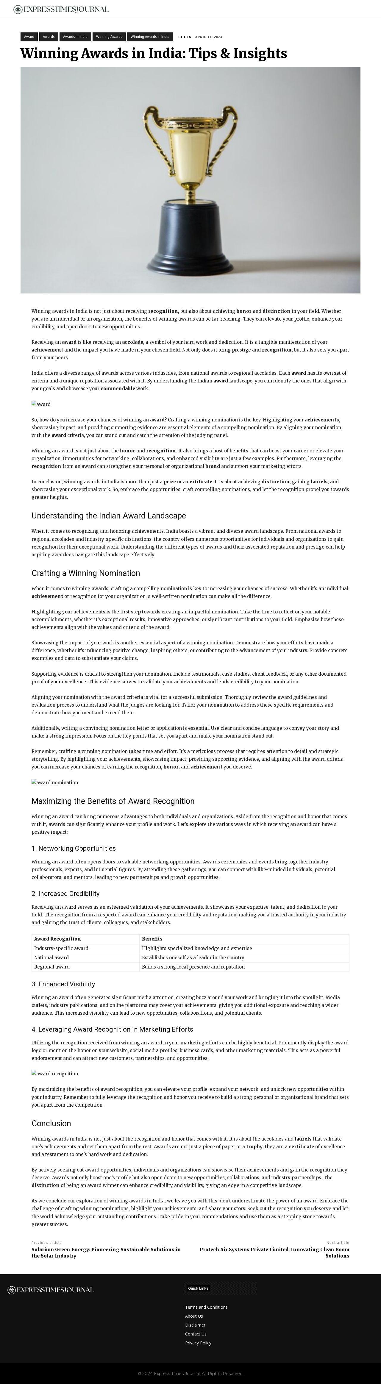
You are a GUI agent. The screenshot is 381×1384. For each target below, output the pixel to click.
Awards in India (75, 36)
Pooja (184, 37)
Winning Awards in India (150, 36)
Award (29, 36)
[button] (366, 9)
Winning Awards (109, 36)
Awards (48, 36)
